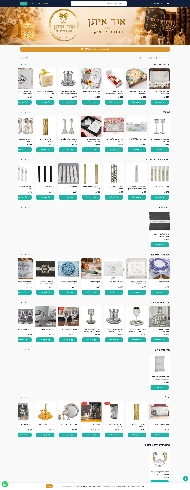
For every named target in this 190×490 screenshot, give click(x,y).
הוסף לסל (158, 102)
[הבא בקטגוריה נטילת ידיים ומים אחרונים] (21, 445)
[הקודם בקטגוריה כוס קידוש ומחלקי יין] (25, 302)
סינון (147, 58)
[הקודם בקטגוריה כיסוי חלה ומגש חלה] (25, 255)
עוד (29, 65)
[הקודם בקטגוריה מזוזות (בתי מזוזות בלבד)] (25, 159)
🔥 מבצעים (137, 58)
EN (39, 3)
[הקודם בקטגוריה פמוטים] (25, 112)
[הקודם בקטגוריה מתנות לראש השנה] (25, 64)
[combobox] (162, 58)
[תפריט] (168, 3)
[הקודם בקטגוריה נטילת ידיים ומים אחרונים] (25, 445)
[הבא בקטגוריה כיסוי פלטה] (21, 207)
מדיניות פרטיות (67, 486)
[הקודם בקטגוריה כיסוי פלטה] (25, 207)
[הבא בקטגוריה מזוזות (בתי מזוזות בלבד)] (21, 159)
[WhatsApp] (5, 484)
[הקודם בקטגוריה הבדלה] (25, 397)
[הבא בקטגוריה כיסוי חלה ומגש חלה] (21, 255)
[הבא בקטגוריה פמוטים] (21, 112)
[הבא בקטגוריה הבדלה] (21, 397)
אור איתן (45, 3)
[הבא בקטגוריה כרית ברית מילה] (21, 350)
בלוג (150, 3)
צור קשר (156, 3)
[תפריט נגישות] (185, 478)
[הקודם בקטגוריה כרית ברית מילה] (25, 350)
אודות (162, 3)
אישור (49, 486)
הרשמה (23, 3)
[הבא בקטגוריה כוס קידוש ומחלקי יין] (21, 302)
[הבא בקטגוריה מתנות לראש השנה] (21, 64)
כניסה (32, 3)
